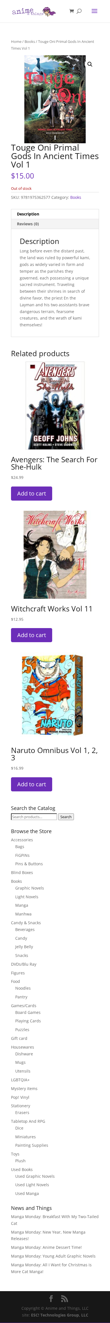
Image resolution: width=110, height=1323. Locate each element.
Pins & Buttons (29, 863)
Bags (19, 846)
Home (16, 41)
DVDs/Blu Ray (23, 964)
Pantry (21, 997)
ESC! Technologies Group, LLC (59, 1315)
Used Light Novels (32, 1184)
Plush (20, 1160)
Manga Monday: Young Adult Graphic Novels (53, 1256)
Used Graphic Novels (35, 1176)
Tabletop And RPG (28, 1121)
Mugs (20, 1062)
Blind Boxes (22, 872)
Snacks (21, 955)
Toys (15, 1154)
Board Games (28, 1012)
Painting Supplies (31, 1145)
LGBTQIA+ (20, 1079)
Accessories (22, 839)
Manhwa (23, 914)
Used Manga (27, 1193)
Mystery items (24, 1088)
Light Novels (26, 896)
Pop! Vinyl (20, 1097)
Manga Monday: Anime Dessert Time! (46, 1247)
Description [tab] (28, 214)
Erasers (22, 1112)
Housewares (22, 1047)
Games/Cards (23, 1005)
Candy (21, 938)
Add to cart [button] (31, 493)
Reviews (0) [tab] (28, 223)
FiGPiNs (22, 855)
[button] (90, 64)
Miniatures (25, 1136)
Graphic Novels (29, 888)
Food (15, 981)
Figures (18, 973)
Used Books (22, 1169)
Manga (21, 905)
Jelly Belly (24, 946)
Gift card (19, 1038)
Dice (19, 1128)
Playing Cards (28, 1020)
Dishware (24, 1053)
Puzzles (22, 1029)
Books (30, 41)
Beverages (25, 929)
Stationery (20, 1105)
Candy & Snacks (26, 922)
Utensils (22, 1071)
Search (66, 816)
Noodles (23, 988)
